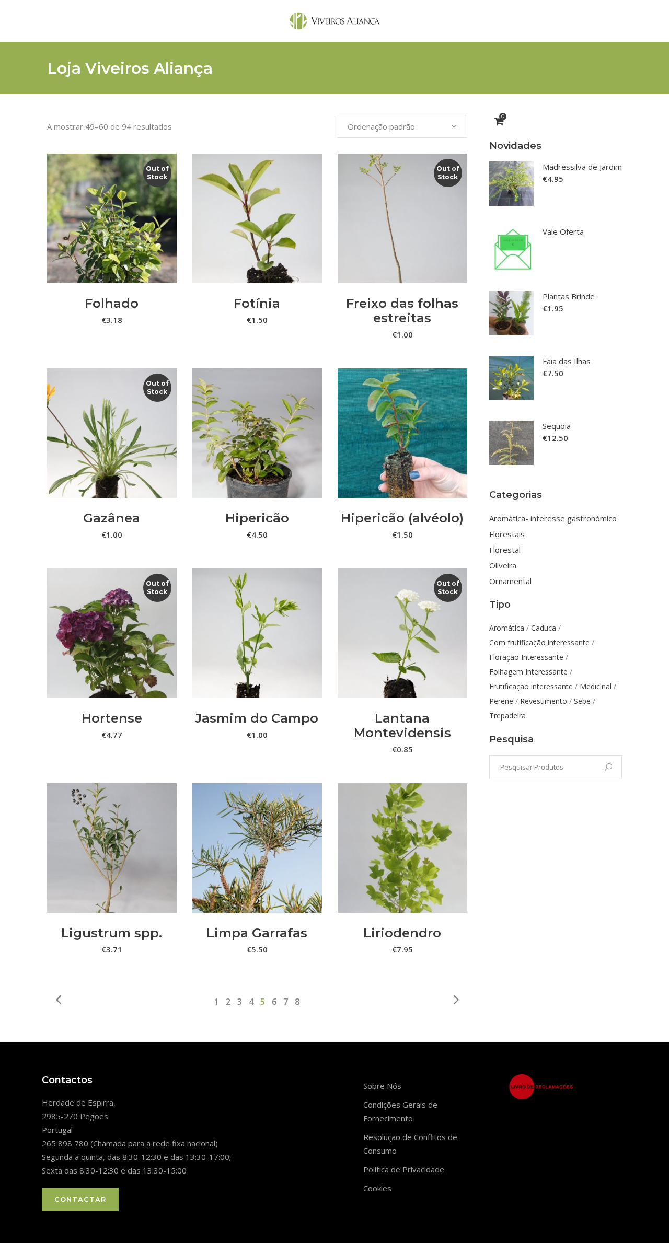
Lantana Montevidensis (402, 725)
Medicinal (596, 686)
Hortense (112, 718)
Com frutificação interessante (539, 642)
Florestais (507, 534)
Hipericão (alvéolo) (402, 518)
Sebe (582, 701)
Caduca (543, 628)
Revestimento (543, 701)
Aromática (506, 628)
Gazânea (111, 518)
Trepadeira (507, 716)
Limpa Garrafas (256, 932)
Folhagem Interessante (528, 672)
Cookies (377, 1188)
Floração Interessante (526, 657)
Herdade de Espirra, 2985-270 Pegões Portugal (79, 1116)
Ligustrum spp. (111, 932)
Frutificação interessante (531, 686)
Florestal (505, 549)
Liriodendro (402, 932)
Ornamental (510, 581)
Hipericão (257, 518)
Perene (501, 701)
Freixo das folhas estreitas (402, 311)
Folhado (112, 303)
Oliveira (502, 565)
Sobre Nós (382, 1086)
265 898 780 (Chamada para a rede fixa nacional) (130, 1143)
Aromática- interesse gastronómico (553, 518)
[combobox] (402, 126)
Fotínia (257, 303)
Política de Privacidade (403, 1169)
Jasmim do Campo (256, 718)
